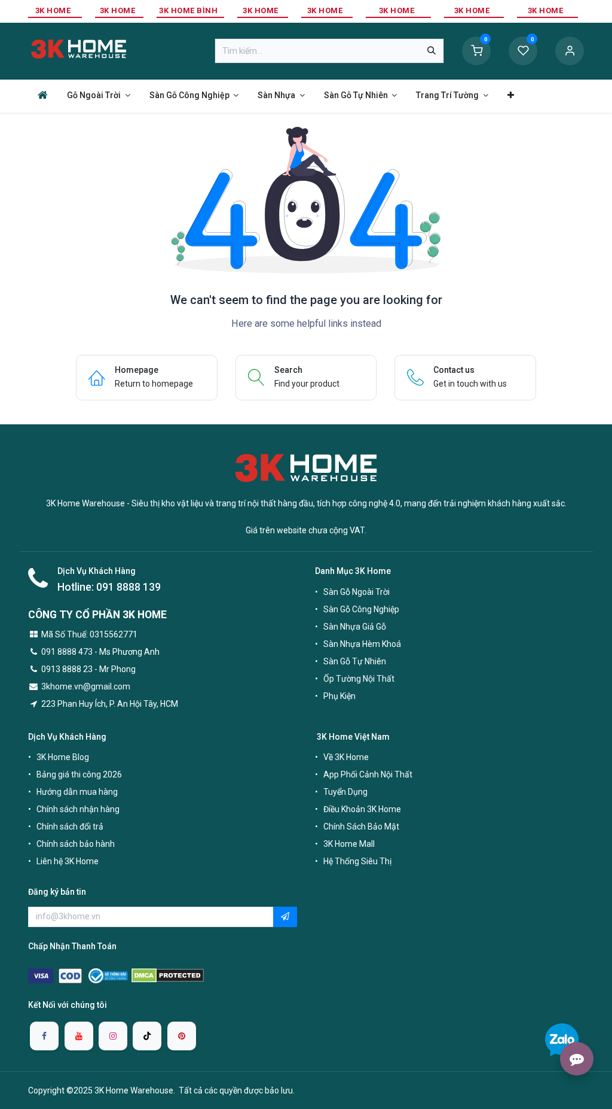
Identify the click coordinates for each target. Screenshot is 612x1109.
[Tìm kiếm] (431, 51)
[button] (285, 917)
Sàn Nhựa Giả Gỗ (354, 626)
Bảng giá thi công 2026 (79, 774)
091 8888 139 (128, 587)
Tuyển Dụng (345, 792)
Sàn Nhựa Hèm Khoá (362, 644)
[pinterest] (181, 1036)
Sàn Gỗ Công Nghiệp (361, 609)
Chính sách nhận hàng (78, 809)
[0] (476, 50)
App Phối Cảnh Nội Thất (367, 774)
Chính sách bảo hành (75, 844)
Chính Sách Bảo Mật (361, 826)
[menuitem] (42, 95)
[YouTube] (79, 1036)
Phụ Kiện (339, 696)
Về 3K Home (346, 757)
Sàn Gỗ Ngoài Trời (356, 592)
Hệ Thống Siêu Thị (357, 861)
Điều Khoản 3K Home (362, 809)
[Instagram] (113, 1036)
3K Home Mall (349, 844)
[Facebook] (44, 1036)
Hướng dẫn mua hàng (77, 792)
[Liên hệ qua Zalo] (562, 1039)
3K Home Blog (62, 757)
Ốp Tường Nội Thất (358, 678)
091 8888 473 (67, 652)
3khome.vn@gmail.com (85, 686)
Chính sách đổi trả (69, 826)
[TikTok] (147, 1036)
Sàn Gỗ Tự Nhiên (354, 661)
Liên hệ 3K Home (67, 861)
